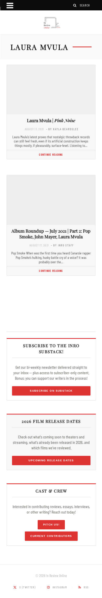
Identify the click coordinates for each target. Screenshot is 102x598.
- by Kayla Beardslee (62, 129)
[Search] (75, 5)
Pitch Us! (51, 524)
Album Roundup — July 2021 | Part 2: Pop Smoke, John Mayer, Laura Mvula (51, 234)
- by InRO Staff (62, 245)
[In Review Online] (51, 23)
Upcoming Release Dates (51, 460)
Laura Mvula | (51, 120)
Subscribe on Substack (51, 390)
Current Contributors (51, 536)
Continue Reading (51, 154)
